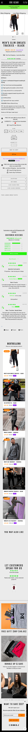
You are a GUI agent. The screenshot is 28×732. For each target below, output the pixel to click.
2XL (21, 131)
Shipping (8, 51)
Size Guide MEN (14, 184)
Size (14, 128)
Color (14, 135)
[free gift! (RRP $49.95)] (14, 616)
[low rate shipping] (14, 685)
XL (17, 131)
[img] (12, 263)
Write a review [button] (14, 253)
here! (16, 112)
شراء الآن (14, 154)
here (2, 109)
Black (14, 138)
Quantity (14, 142)
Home (13, 39)
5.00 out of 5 (17, 238)
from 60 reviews (14, 572)
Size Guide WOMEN (14, 188)
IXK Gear (14, 2)
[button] (11, 58)
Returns (14, 181)
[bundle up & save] (14, 648)
